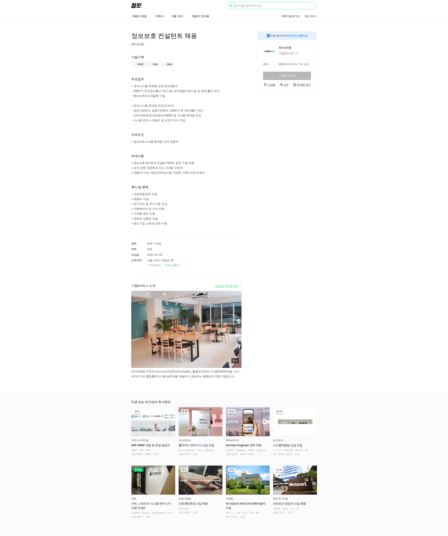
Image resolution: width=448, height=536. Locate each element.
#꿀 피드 (177, 16)
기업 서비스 (310, 16)
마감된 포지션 (287, 75)
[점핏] (136, 5)
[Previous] (137, 333)
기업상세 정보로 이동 (226, 285)
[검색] (230, 5)
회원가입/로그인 (291, 16)
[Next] (236, 333)
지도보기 (155, 265)
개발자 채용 (139, 16)
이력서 (159, 16)
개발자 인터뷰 (200, 16)
